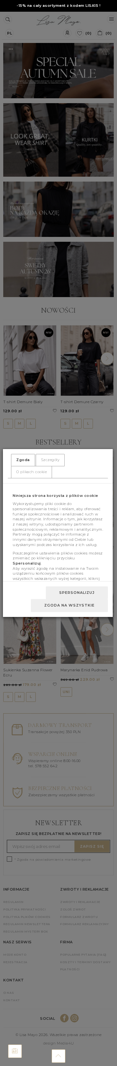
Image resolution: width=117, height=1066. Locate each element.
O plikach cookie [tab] (31, 472)
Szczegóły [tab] (50, 460)
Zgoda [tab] (23, 460)
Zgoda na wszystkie (69, 605)
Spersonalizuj (77, 592)
